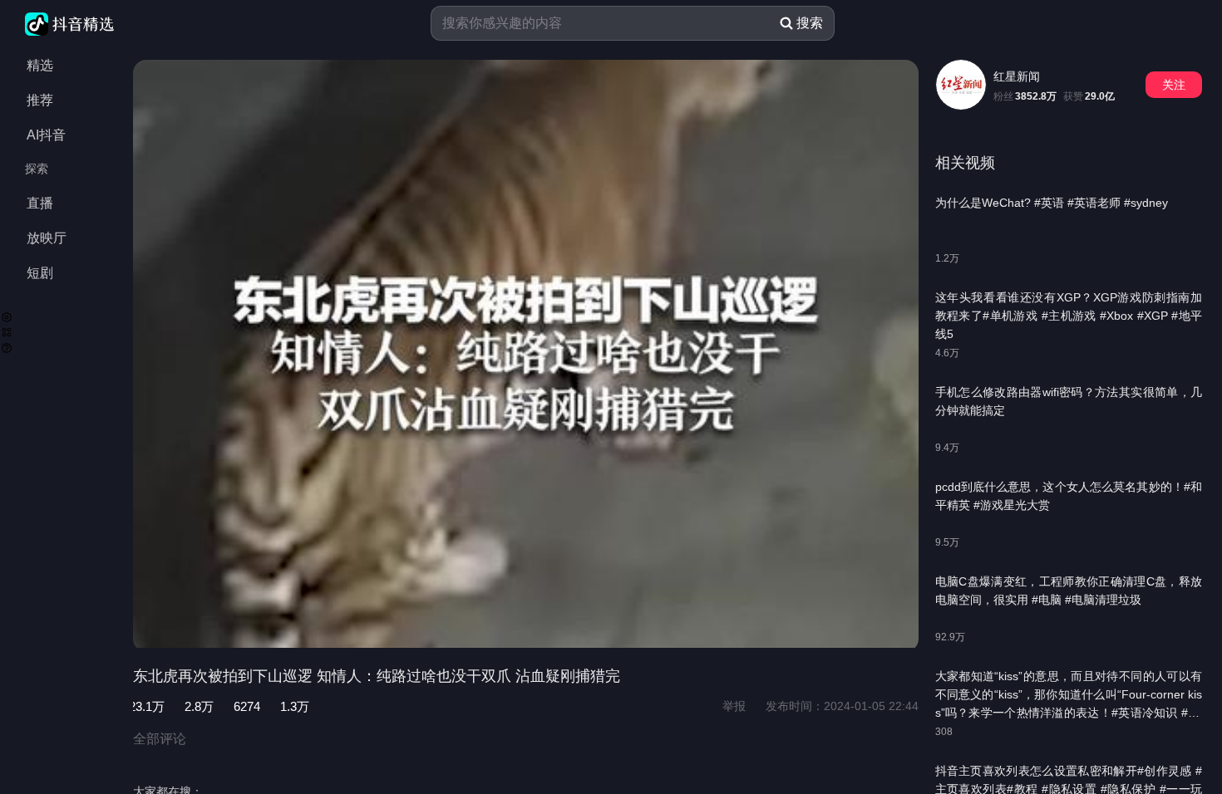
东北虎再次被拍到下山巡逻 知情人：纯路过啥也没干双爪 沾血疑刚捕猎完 (376, 676)
